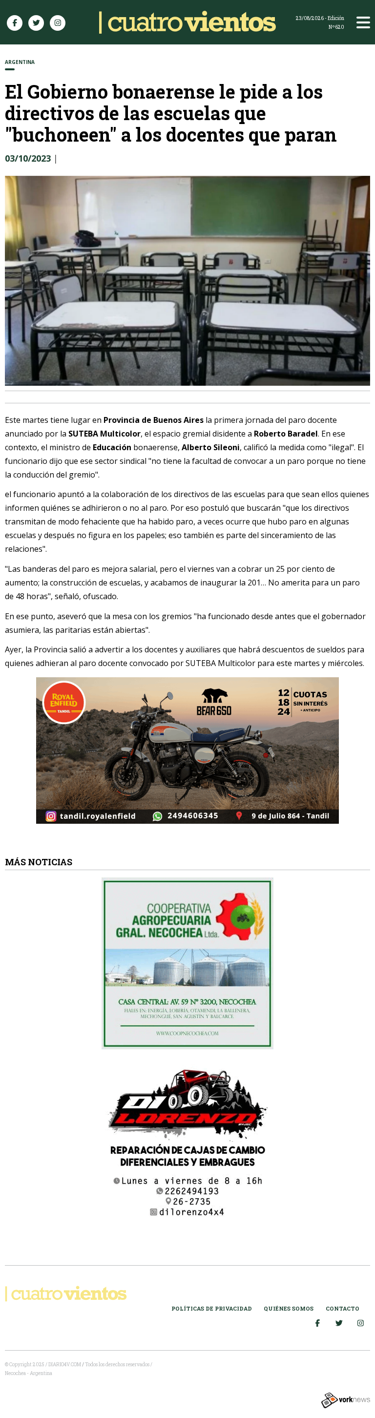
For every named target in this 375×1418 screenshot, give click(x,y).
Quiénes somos (288, 1308)
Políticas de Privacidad (211, 1308)
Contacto (342, 1308)
